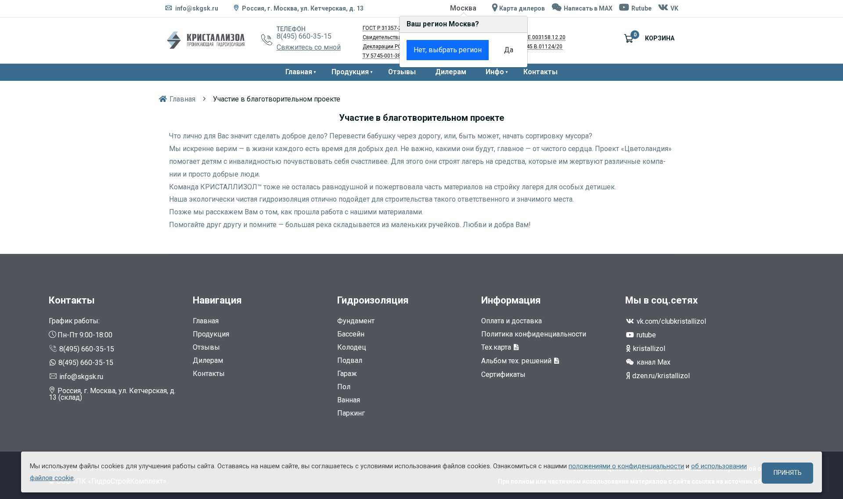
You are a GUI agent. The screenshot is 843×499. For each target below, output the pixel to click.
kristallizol (648, 348)
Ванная (348, 400)
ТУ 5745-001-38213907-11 (395, 56)
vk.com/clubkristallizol (670, 321)
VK (673, 8)
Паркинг (351, 413)
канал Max (652, 362)
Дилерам (450, 72)
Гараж (347, 373)
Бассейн (350, 334)
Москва (463, 8)
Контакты (540, 72)
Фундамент (356, 321)
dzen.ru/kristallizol (660, 376)
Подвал (349, 360)
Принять (788, 473)
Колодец (351, 347)
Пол (343, 387)
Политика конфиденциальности (533, 334)
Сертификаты (503, 374)
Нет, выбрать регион (448, 50)
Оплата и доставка (511, 321)
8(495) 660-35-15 (304, 36)
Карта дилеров (521, 8)
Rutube (641, 8)
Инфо (495, 72)
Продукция (350, 72)
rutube (645, 335)
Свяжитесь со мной (309, 47)
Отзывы (402, 72)
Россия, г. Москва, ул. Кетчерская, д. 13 (303, 8)
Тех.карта (497, 347)
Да (508, 50)
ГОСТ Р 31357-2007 (387, 28)
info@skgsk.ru (196, 8)
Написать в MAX (587, 8)
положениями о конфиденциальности (626, 466)
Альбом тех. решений (517, 361)
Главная (298, 72)
